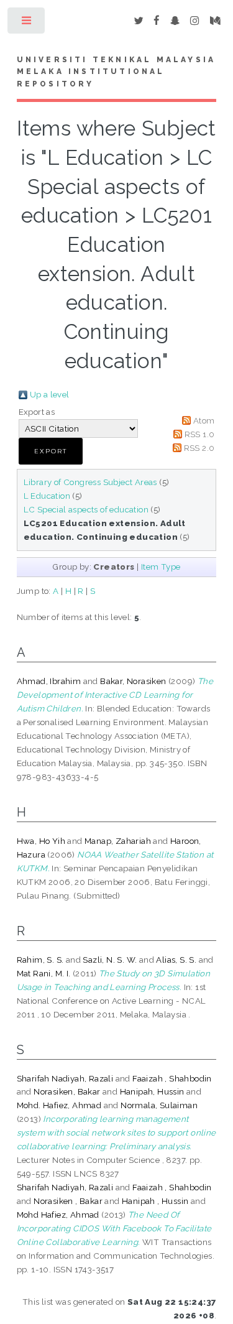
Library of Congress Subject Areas (90, 482)
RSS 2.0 (199, 448)
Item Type (161, 567)
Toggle (27, 23)
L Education (47, 496)
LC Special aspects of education (86, 509)
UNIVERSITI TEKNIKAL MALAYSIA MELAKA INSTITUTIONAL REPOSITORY (116, 72)
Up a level (50, 394)
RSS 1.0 (200, 434)
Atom (204, 420)
